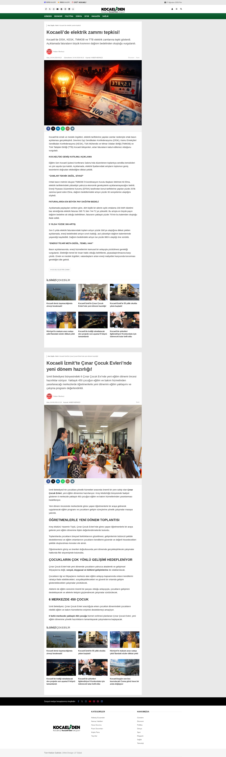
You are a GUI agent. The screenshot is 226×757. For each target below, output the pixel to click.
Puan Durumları (97, 729)
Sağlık (105, 16)
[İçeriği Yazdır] (72, 129)
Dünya (79, 16)
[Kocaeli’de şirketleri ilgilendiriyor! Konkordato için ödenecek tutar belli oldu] (124, 320)
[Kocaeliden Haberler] (113, 12)
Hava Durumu (96, 725)
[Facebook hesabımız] (46, 9)
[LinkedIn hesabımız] (69, 9)
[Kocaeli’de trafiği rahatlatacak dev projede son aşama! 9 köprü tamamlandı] (93, 320)
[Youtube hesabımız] (57, 9)
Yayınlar (94, 736)
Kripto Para (95, 732)
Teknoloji (140, 743)
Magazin (96, 16)
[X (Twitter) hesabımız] (49, 9)
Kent (137, 57)
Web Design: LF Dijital (72, 753)
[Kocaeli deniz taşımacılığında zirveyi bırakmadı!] (61, 292)
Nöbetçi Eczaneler (98, 718)
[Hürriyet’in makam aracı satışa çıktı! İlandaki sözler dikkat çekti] (61, 320)
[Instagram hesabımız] (53, 9)
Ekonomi (58, 16)
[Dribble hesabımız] (65, 9)
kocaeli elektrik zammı (60, 270)
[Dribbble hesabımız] (98, 701)
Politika (69, 16)
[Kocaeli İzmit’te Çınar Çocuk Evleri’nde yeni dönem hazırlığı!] (93, 292)
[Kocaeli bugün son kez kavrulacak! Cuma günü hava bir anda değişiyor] (124, 667)
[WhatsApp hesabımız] (73, 9)
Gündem (48, 16)
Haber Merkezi (58, 51)
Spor (86, 16)
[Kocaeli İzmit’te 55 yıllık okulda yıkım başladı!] (124, 292)
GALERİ (51, 2)
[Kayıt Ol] (172, 9)
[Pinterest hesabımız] (61, 9)
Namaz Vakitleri (97, 721)
